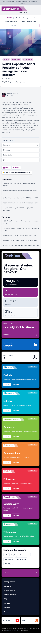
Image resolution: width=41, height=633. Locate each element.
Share (7, 168)
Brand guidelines (9, 582)
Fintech (6, 59)
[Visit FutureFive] (13, 445)
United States (9, 564)
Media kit (16, 384)
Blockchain (16, 59)
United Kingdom (21, 559)
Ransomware (31, 21)
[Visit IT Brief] (13, 471)
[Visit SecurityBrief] (13, 497)
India (20, 555)
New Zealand (9, 559)
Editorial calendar (9, 590)
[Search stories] (36, 572)
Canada (13, 555)
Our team (7, 607)
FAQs (6, 599)
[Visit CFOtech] (13, 367)
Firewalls (22, 21)
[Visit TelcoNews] (13, 524)
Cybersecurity (31, 18)
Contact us (7, 586)
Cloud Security (20, 18)
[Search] (28, 25)
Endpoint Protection (11, 21)
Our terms (7, 612)
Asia (6, 555)
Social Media (27, 59)
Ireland (27, 555)
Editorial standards (10, 594)
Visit (6, 384)
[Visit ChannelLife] (13, 393)
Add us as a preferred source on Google (18, 172)
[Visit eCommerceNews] (13, 419)
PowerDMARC (25, 630)
